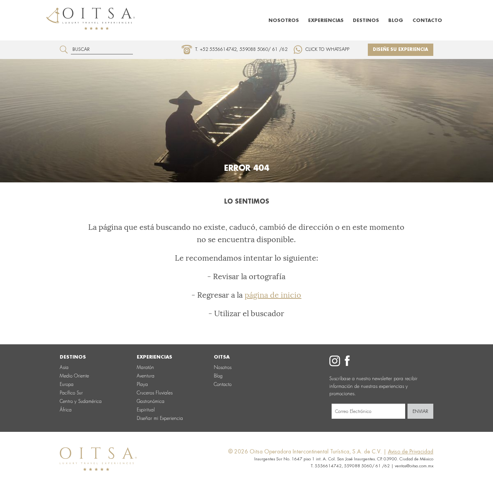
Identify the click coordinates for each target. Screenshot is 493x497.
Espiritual (146, 410)
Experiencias (326, 20)
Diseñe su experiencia (400, 49)
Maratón (145, 367)
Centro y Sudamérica (81, 401)
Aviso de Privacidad (410, 451)
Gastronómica (150, 401)
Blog (395, 20)
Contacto (427, 20)
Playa (142, 384)
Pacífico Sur (71, 393)
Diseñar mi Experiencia (160, 418)
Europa (67, 384)
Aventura (145, 376)
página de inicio (273, 295)
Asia (64, 367)
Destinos (366, 20)
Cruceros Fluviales (155, 393)
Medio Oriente (74, 376)
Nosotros (283, 20)
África (66, 410)
